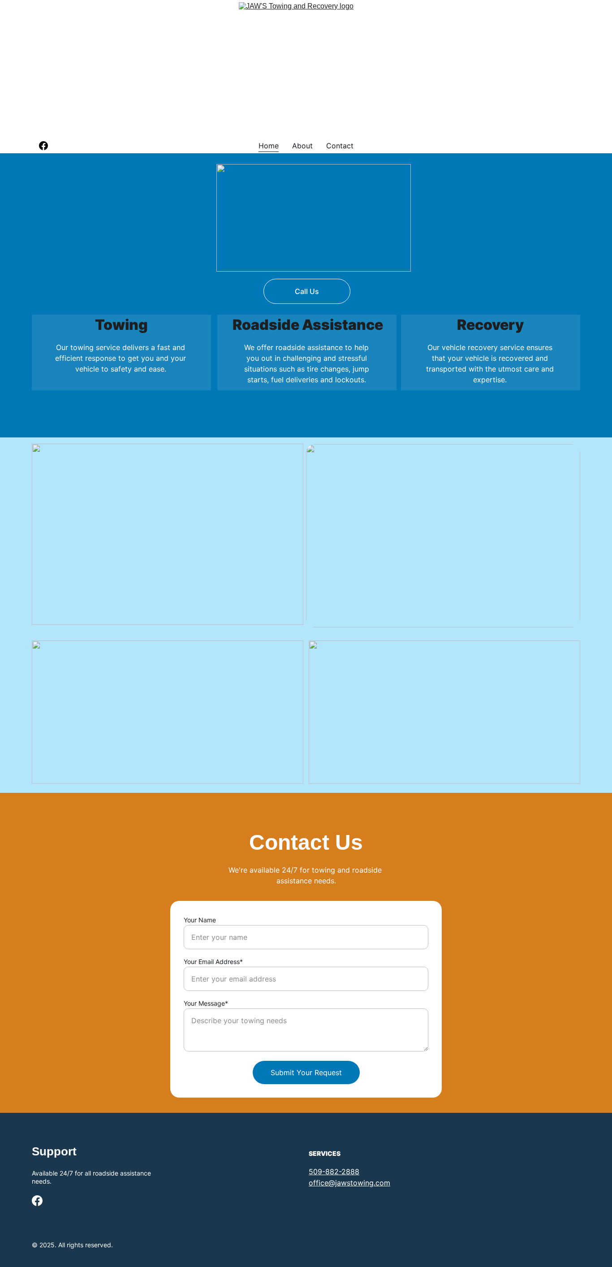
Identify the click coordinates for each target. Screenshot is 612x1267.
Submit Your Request (306, 1072)
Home (269, 145)
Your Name (200, 920)
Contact (339, 145)
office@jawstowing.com (349, 1182)
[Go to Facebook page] (43, 145)
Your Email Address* (213, 961)
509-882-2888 (334, 1171)
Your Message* (206, 1003)
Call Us (307, 291)
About (302, 145)
